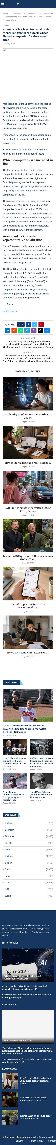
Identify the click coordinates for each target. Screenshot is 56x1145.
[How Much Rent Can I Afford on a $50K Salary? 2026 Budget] (28, 632)
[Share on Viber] (33, 330)
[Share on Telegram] (27, 330)
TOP (29, 882)
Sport (29, 869)
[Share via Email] (47, 330)
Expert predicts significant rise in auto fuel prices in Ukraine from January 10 (24, 987)
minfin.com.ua (10, 311)
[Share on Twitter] (34, 324)
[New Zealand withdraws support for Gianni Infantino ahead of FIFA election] (15, 747)
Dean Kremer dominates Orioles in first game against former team (13, 796)
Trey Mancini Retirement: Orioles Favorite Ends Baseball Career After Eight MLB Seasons (24, 728)
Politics (29, 856)
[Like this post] (22, 324)
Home (5, 14)
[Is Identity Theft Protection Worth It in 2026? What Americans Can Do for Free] (28, 393)
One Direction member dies (18, 1040)
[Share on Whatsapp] (20, 330)
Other (29, 849)
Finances (17, 14)
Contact (52, 1140)
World (29, 895)
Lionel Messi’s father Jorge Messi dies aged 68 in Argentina (41, 794)
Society (29, 862)
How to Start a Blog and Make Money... (28, 462)
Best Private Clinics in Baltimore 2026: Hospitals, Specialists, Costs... (37, 1081)
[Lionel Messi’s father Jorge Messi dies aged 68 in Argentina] (41, 781)
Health (29, 843)
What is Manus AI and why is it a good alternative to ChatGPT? (22, 977)
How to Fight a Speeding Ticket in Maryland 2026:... (36, 1117)
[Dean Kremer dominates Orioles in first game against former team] (15, 781)
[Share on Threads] (40, 330)
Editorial (20, 1140)
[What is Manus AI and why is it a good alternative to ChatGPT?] (28, 965)
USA (29, 889)
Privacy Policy (36, 1140)
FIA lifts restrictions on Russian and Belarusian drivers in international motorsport (41, 762)
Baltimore (29, 823)
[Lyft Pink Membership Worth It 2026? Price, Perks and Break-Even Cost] (28, 487)
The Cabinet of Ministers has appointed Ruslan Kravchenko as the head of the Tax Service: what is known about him (27, 1051)
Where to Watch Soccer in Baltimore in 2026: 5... (33, 1099)
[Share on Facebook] (28, 324)
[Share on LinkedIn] (7, 330)
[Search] (53, 4)
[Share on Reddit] (14, 330)
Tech (29, 876)
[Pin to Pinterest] (41, 324)
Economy (29, 830)
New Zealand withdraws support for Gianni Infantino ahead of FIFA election (14, 762)
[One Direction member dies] (28, 1027)
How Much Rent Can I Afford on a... (28, 652)
